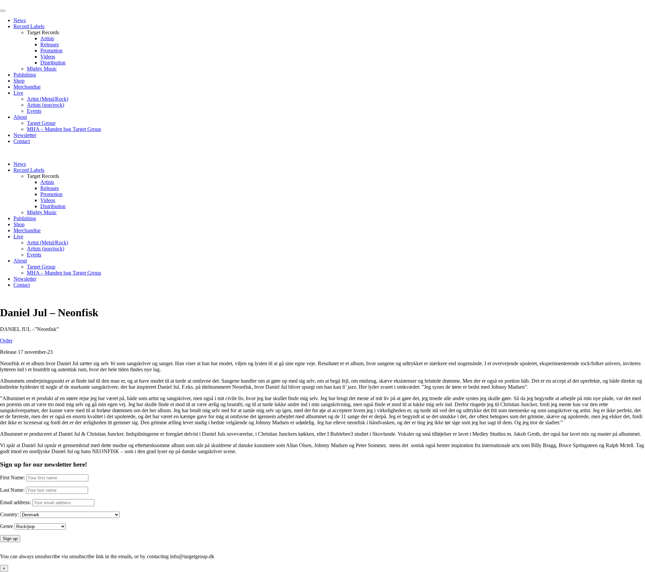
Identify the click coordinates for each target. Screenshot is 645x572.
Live (18, 93)
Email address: (16, 502)
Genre (6, 526)
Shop (19, 81)
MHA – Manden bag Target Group (64, 129)
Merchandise (27, 87)
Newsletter (24, 135)
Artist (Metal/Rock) (47, 99)
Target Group (41, 123)
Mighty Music (42, 69)
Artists (47, 38)
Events (34, 111)
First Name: (12, 477)
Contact (21, 141)
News (19, 20)
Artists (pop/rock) (45, 105)
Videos (47, 56)
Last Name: (12, 490)
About (20, 117)
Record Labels (28, 26)
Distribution (53, 62)
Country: (9, 514)
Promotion (51, 50)
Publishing (24, 75)
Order (6, 340)
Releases (49, 44)
